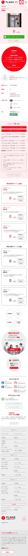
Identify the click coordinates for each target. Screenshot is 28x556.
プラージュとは (4, 433)
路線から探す (4, 466)
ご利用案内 (16, 458)
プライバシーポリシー (6, 507)
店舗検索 (9, 313)
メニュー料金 (18, 313)
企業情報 (3, 437)
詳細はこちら (4, 548)
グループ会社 (4, 447)
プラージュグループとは (6, 449)
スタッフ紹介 (17, 466)
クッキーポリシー (17, 507)
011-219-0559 (13, 93)
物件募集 (16, 446)
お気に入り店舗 (4, 468)
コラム (15, 441)
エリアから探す (4, 464)
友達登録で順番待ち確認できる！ (15, 37)
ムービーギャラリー (18, 433)
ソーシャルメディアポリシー (14, 407)
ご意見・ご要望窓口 (18, 450)
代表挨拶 (3, 441)
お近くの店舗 (4, 462)
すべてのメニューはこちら (14, 174)
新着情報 (16, 437)
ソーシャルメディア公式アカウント (14, 403)
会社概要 (3, 443)
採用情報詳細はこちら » (15, 111)
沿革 (2, 445)
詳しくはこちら (14, 423)
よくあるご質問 (18, 322)
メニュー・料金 (17, 462)
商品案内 (9, 322)
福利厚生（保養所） (5, 451)
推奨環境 (16, 509)
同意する (8, 552)
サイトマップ (4, 513)
